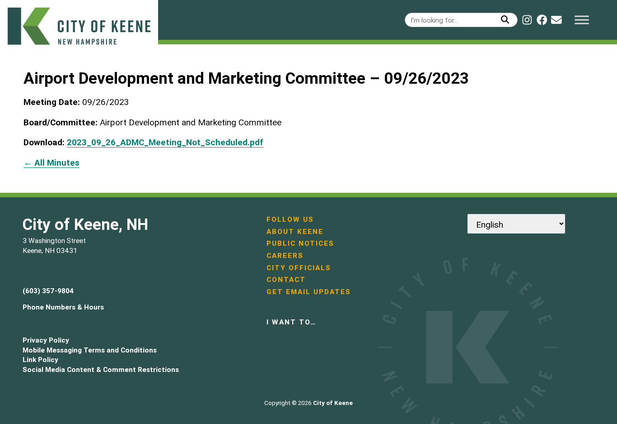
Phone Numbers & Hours (63, 307)
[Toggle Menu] (582, 19)
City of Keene (333, 403)
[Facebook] (542, 19)
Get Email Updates (308, 291)
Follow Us (290, 219)
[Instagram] (527, 19)
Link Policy (40, 359)
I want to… (291, 322)
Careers (285, 255)
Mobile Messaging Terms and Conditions (90, 350)
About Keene (294, 231)
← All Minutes (51, 162)
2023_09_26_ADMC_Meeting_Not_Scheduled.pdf (165, 142)
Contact (286, 279)
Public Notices (300, 243)
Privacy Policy (46, 340)
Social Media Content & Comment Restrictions (101, 369)
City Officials (298, 267)
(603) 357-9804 (48, 290)
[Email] (556, 19)
